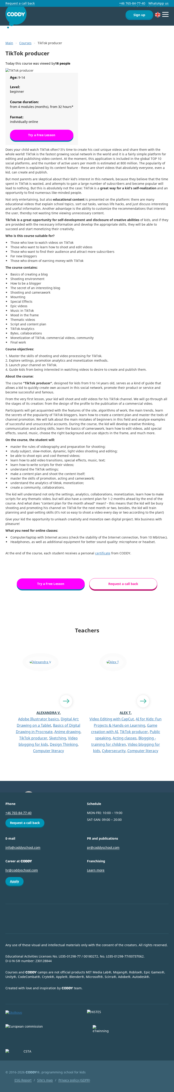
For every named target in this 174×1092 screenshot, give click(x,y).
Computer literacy (48, 750)
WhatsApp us (158, 3)
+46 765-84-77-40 (132, 3)
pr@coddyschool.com (103, 847)
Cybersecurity (114, 750)
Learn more (95, 870)
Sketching (57, 738)
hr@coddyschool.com (21, 870)
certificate (102, 553)
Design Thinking (64, 744)
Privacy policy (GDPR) (74, 1080)
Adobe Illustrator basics (38, 719)
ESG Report (22, 1080)
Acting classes (125, 738)
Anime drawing (67, 731)
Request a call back (20, 3)
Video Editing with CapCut (111, 719)
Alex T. (126, 712)
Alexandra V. (48, 712)
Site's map (45, 1080)
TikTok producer (33, 738)
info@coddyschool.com (22, 847)
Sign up (139, 15)
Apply (14, 881)
